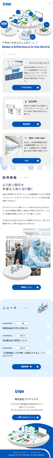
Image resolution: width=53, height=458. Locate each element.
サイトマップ (35, 452)
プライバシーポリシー (20, 452)
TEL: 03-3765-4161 (18, 410)
